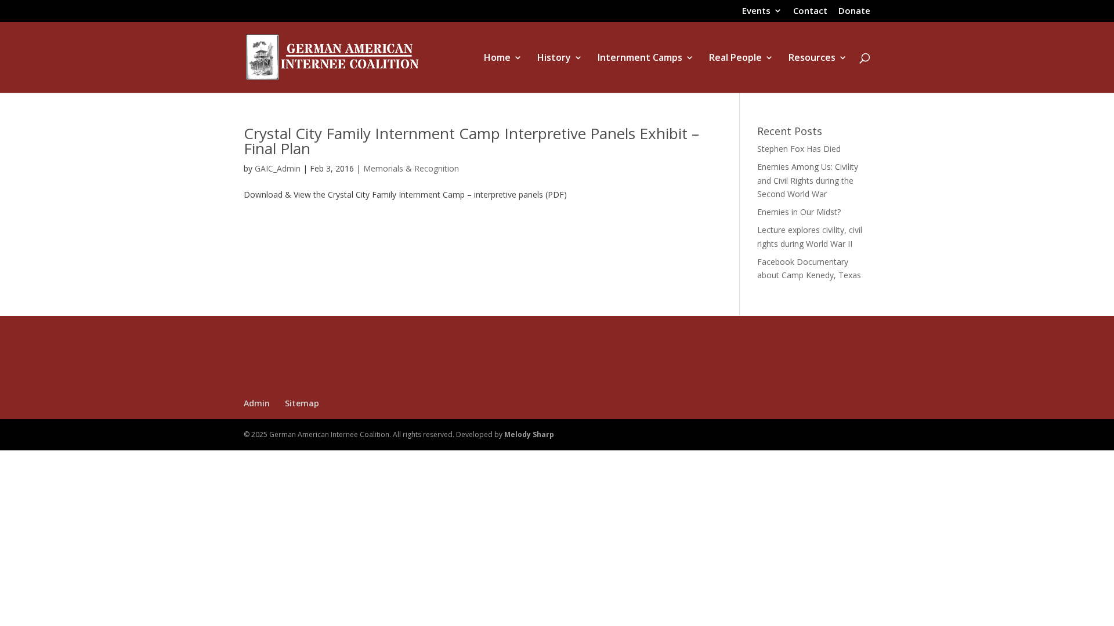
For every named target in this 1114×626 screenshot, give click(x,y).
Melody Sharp (529, 434)
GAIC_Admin (278, 168)
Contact (810, 11)
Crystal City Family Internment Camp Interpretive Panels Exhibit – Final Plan (471, 141)
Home (497, 58)
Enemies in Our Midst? (799, 211)
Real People (735, 58)
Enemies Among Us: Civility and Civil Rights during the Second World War (807, 180)
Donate (854, 11)
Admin (257, 403)
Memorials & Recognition (411, 168)
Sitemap (302, 403)
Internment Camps (640, 58)
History (554, 58)
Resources (812, 58)
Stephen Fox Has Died (799, 148)
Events (756, 11)
